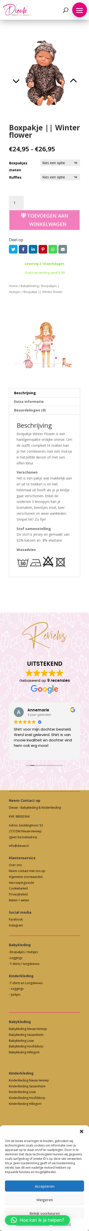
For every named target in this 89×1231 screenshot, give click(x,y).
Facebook (23, 249)
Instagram (16, 925)
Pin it (43, 249)
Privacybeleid (18, 894)
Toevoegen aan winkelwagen (47, 219)
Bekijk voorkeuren (44, 1213)
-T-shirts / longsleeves (24, 964)
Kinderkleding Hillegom (25, 1104)
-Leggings (15, 958)
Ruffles (15, 177)
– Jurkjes (14, 994)
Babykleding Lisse (21, 1041)
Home (13, 286)
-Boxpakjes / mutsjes (23, 952)
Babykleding (30, 286)
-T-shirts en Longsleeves (26, 983)
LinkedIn (33, 249)
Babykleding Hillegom (24, 1052)
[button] (81, 1131)
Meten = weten (19, 900)
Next (62, 74)
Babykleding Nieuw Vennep (28, 1029)
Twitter (13, 249)
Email (62, 249)
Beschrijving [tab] (25, 393)
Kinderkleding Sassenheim (27, 1086)
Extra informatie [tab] (29, 401)
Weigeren (44, 1199)
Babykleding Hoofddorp (26, 1046)
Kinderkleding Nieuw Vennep (29, 1080)
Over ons (15, 865)
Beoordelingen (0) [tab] (30, 410)
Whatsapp (52, 249)
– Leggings (16, 989)
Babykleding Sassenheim (26, 1035)
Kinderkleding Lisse (22, 1092)
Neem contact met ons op (27, 871)
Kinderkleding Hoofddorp (27, 1098)
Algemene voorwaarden (26, 877)
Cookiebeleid (18, 888)
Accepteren (44, 1186)
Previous (26, 74)
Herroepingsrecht (21, 883)
